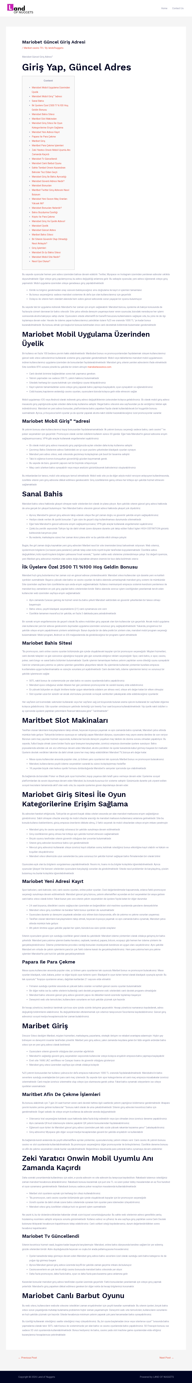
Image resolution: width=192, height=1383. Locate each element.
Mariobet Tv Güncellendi (44, 158)
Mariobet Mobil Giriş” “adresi (47, 96)
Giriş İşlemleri (39, 248)
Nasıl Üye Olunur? (41, 261)
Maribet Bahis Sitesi (42, 234)
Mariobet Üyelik (40, 225)
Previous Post (27, 1357)
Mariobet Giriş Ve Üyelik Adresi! (48, 221)
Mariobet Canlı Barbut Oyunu (46, 163)
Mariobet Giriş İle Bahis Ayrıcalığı (49, 176)
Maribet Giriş (38, 141)
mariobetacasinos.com (99, 367)
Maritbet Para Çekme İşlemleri (48, 145)
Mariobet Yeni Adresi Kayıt (46, 132)
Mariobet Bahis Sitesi (43, 114)
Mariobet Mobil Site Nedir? (46, 257)
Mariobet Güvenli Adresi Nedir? (48, 181)
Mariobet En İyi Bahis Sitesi (46, 252)
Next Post (167, 1357)
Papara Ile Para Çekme (44, 136)
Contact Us (178, 8)
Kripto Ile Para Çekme (43, 216)
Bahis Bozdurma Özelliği (45, 212)
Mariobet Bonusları (42, 185)
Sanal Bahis (38, 100)
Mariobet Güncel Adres (44, 230)
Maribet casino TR (33, 48)
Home (164, 8)
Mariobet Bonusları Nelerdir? (47, 207)
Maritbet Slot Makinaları (44, 118)
